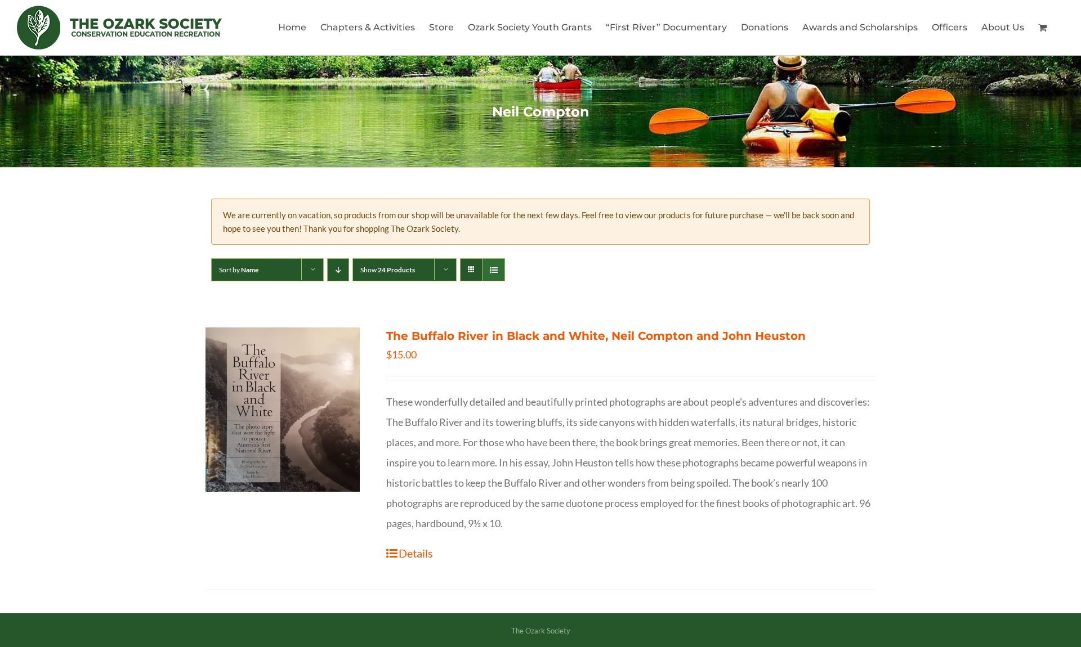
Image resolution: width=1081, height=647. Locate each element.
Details (416, 553)
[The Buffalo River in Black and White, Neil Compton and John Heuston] (283, 409)
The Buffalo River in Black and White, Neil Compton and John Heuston (596, 336)
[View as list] (493, 270)
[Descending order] (338, 269)
